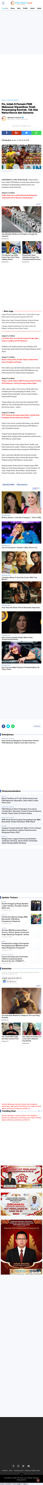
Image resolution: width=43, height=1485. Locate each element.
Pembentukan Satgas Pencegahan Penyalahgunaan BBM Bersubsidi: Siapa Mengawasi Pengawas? (15, 945)
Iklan (10, 1470)
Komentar (36, 726)
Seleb (39, 8)
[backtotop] (21, 1475)
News (13, 8)
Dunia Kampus (8, 954)
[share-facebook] (3, 726)
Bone (5, 901)
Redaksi (5, 1470)
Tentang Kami (18, 1470)
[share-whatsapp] (13, 726)
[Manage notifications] (38, 1480)
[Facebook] (7, 133)
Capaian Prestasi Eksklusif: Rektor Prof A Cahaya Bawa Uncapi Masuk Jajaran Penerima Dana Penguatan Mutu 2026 (20, 315)
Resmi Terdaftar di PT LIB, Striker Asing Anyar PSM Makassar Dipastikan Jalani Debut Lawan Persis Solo (20, 800)
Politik (25, 8)
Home (4, 100)
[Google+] (17, 133)
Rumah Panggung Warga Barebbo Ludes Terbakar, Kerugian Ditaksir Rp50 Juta (15, 906)
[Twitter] (26, 133)
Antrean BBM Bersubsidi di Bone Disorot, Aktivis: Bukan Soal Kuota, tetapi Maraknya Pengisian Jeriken (15, 932)
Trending (5, 8)
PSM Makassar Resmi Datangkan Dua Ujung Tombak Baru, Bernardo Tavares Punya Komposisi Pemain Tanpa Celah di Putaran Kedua (21, 811)
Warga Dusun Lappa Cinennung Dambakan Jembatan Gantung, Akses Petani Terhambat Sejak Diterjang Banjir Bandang (20, 321)
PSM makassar (22, 484)
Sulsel (32, 8)
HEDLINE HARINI (8, 484)
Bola (18, 8)
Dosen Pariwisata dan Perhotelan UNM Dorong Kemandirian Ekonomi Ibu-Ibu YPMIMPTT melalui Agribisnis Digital (15, 959)
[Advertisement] (21, 32)
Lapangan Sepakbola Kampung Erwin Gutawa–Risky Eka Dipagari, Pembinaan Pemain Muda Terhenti (19, 327)
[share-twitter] (8, 726)
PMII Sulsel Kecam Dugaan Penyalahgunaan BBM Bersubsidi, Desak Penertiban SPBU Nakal (21, 821)
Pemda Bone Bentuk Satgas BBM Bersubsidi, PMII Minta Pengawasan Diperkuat (15, 919)
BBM (4, 941)
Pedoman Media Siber (32, 1470)
